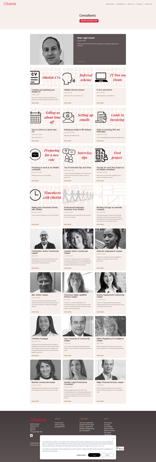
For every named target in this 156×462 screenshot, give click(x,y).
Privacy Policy (100, 446)
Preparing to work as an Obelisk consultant (45, 168)
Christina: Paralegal (40, 338)
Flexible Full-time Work (86, 425)
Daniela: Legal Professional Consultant (75, 383)
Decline (107, 455)
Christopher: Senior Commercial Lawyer (45, 252)
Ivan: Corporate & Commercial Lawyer (77, 339)
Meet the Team (109, 429)
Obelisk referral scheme (74, 90)
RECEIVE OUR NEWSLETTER (89, 21)
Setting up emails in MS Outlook (77, 129)
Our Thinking (108, 427)
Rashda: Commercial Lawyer (43, 382)
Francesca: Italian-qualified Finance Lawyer (75, 296)
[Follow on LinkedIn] (31, 435)
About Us (131, 4)
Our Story (107, 425)
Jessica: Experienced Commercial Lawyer (110, 296)
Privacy (32, 445)
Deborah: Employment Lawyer (109, 251)
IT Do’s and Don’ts (104, 90)
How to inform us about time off (44, 130)
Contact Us (148, 4)
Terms (37, 445)
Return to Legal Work (86, 427)
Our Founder (108, 423)
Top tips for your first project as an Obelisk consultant (110, 168)
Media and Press (109, 430)
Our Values (107, 432)
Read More (80, 61)
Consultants (121, 4)
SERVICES (58, 419)
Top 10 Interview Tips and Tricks (77, 167)
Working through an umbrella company (109, 208)
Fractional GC (59, 423)
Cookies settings (81, 455)
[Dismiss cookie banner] (113, 439)
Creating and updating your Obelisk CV (43, 91)
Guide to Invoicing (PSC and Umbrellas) (108, 130)
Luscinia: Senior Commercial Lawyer (76, 252)
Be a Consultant (84, 430)
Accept (94, 455)
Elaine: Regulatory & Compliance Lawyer (110, 339)
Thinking (139, 4)
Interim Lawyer (60, 425)
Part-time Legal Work (86, 423)
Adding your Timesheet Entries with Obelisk (45, 208)
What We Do (110, 4)
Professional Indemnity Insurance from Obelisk (74, 208)
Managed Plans (60, 427)
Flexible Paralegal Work (86, 429)
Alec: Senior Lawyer (40, 295)
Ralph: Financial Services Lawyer (110, 382)
